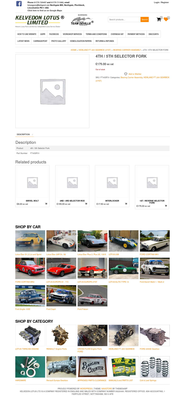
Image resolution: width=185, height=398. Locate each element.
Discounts (153, 34)
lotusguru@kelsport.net (38, 5)
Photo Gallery (58, 41)
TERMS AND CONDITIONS (96, 34)
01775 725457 (40, 2)
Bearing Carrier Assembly (127, 50)
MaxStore (107, 388)
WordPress (86, 388)
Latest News (23, 41)
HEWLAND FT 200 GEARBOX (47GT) (95, 50)
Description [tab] (23, 134)
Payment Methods (136, 34)
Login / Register (161, 2)
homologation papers (80, 41)
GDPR (42, 34)
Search (145, 19)
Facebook (54, 34)
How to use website (26, 34)
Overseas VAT (117, 34)
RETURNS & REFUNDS (104, 41)
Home (74, 50)
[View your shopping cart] (159, 20)
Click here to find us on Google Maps (44, 10)
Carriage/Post (40, 41)
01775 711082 (57, 2)
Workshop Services (72, 34)
